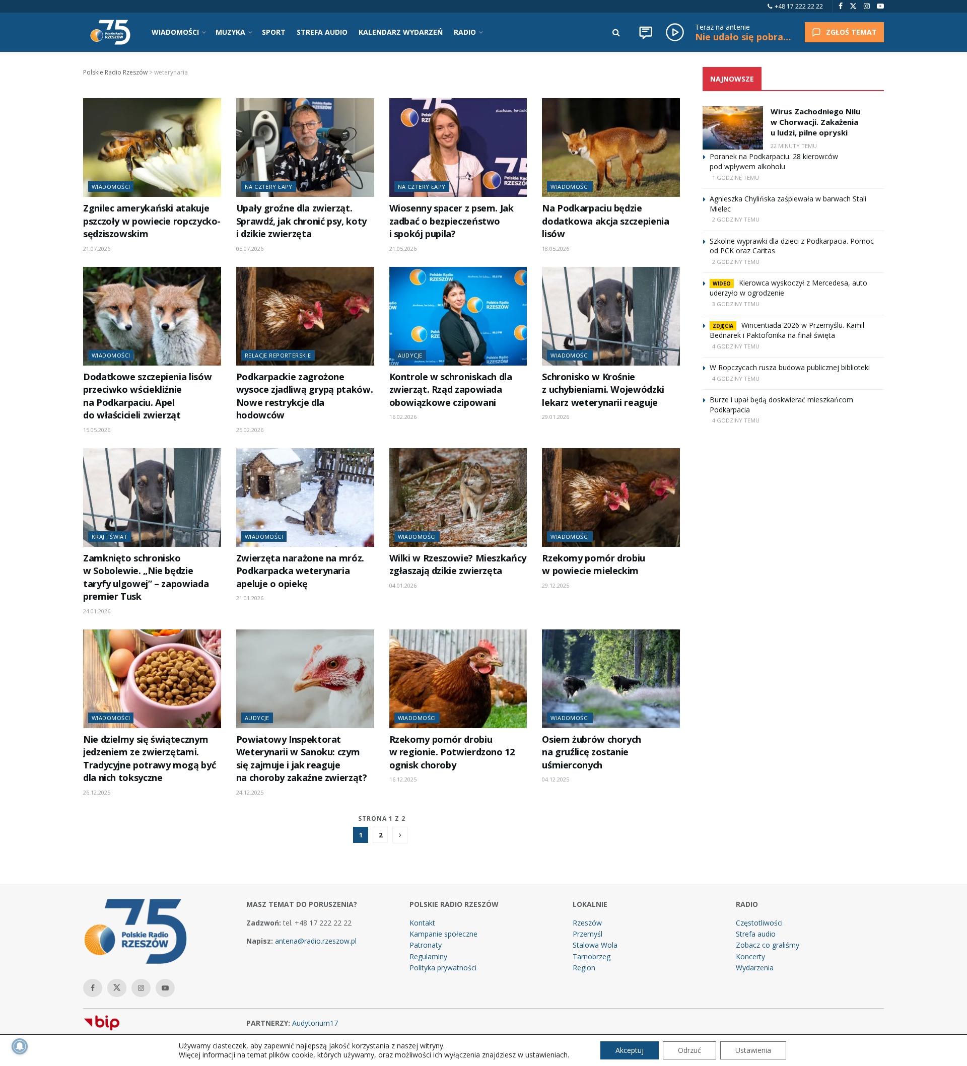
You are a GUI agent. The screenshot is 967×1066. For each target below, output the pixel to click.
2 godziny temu (735, 219)
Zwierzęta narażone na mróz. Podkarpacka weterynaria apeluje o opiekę (300, 571)
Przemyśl (587, 934)
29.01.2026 (555, 416)
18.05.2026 (555, 248)
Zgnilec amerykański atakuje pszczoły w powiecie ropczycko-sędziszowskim (152, 221)
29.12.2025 (555, 585)
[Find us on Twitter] (853, 6)
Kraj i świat (109, 536)
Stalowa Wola (595, 945)
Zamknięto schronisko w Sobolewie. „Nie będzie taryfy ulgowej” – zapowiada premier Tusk (146, 577)
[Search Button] (616, 32)
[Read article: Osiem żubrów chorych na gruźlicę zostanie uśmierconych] (611, 678)
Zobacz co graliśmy (767, 945)
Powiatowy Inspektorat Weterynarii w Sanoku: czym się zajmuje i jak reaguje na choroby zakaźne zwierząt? (301, 758)
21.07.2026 (96, 248)
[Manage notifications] (20, 1046)
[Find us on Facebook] (841, 6)
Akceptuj (629, 1050)
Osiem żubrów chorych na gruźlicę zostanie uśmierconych (591, 752)
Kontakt (422, 923)
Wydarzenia (755, 967)
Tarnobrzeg (591, 956)
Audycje (410, 355)
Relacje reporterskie (278, 355)
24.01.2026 (96, 611)
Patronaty (425, 945)
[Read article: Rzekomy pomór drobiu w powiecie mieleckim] (611, 497)
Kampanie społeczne (443, 934)
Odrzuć (689, 1050)
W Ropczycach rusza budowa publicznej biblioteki (790, 367)
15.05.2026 (96, 430)
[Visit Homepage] (110, 32)
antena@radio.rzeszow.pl (316, 941)
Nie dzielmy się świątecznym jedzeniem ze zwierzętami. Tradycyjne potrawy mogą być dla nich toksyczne (149, 758)
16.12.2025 (403, 779)
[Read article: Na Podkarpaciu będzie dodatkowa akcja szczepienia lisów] (611, 147)
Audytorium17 (315, 1023)
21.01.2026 (249, 598)
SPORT (274, 32)
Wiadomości (111, 186)
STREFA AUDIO (322, 32)
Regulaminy (428, 956)
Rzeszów (587, 923)
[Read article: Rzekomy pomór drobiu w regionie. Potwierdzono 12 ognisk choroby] (458, 678)
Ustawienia (753, 1050)
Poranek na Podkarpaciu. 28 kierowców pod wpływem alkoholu (774, 161)
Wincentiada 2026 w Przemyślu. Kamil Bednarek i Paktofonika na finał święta (787, 330)
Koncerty (750, 956)
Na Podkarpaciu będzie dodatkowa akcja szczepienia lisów (605, 221)
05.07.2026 (249, 248)
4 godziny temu (735, 346)
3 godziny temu (735, 304)
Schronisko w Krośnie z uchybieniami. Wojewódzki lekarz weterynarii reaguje (603, 389)
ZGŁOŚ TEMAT (851, 32)
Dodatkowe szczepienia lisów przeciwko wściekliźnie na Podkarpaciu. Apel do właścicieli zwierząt (147, 396)
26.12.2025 (96, 792)
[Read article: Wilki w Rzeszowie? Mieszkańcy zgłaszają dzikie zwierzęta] (458, 497)
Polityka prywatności (442, 967)
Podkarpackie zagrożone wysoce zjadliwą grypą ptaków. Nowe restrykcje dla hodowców (304, 396)
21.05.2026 (403, 248)
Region (584, 967)
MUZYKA (230, 32)
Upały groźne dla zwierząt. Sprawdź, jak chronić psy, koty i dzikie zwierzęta (301, 221)
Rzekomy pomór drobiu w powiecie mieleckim (593, 564)
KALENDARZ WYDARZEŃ (401, 32)
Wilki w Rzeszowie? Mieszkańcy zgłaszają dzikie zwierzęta (457, 564)
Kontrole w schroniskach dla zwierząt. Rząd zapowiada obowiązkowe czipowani (450, 389)
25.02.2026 (249, 430)
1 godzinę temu (735, 177)
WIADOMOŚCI (175, 32)
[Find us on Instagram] (867, 6)
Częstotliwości (759, 923)
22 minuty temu (794, 146)
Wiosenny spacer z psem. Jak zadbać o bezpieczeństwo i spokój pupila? (451, 221)
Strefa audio (756, 934)
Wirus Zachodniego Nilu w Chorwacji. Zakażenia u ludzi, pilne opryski (815, 121)
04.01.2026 (403, 585)
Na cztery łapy (269, 186)
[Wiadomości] (645, 32)
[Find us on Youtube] (880, 6)
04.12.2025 (555, 779)
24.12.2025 (249, 792)
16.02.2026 (403, 416)
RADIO (465, 32)
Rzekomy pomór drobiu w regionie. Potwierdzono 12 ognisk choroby (452, 752)
